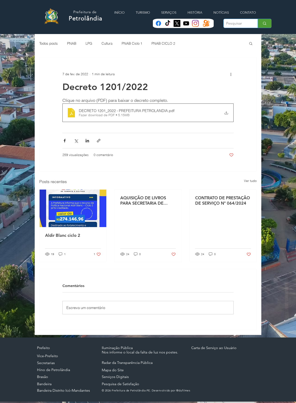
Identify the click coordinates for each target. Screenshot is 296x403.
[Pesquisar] (264, 23)
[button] (251, 43)
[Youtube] (186, 23)
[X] (176, 23)
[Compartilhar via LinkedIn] (87, 140)
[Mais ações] (231, 74)
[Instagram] (195, 23)
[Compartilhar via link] (98, 140)
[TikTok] (167, 23)
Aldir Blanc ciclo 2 (62, 235)
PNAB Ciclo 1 (132, 43)
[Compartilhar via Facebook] (64, 140)
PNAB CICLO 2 (163, 43)
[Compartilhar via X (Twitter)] (76, 140)
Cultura (107, 43)
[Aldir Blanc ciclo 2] (73, 208)
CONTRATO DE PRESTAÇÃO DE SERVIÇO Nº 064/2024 (222, 200)
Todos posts (48, 43)
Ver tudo (250, 181)
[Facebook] (158, 23)
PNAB (71, 43)
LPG (89, 43)
